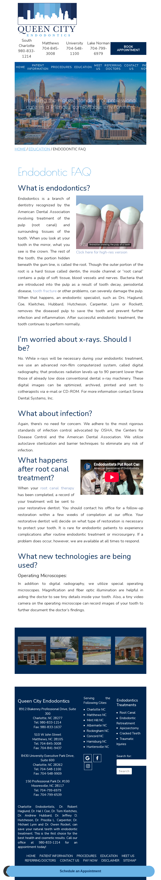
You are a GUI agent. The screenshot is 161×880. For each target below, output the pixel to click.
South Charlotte (27, 43)
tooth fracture (45, 291)
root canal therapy (57, 488)
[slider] (109, 245)
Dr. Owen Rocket (57, 824)
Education (83, 67)
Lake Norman (98, 43)
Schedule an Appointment (80, 871)
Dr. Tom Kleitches (64, 811)
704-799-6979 (98, 51)
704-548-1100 (74, 51)
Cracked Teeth (130, 733)
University (74, 43)
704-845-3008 (50, 51)
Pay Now (90, 860)
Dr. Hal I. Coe (40, 811)
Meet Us (128, 856)
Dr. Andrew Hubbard (35, 815)
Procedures (61, 67)
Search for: (124, 756)
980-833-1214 (26, 53)
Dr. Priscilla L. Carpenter (53, 820)
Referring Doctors (40, 860)
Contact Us (69, 860)
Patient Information (56, 856)
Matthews (50, 43)
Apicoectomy (129, 728)
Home (20, 67)
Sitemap (129, 860)
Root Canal (127, 713)
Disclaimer (110, 860)
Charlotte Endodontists (36, 807)
